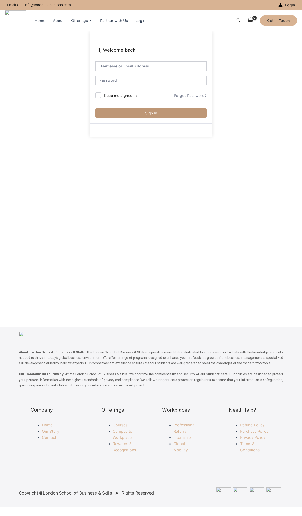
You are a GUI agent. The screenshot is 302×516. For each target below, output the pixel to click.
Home (40, 20)
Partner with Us (114, 20)
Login (140, 20)
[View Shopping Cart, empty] (250, 20)
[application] (90, 20)
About (58, 20)
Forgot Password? (190, 95)
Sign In (151, 113)
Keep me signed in (120, 95)
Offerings (79, 20)
